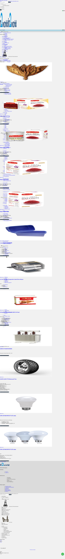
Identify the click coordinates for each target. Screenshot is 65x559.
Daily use (3, 41)
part (3, 326)
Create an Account (32, 549)
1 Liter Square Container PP (6, 243)
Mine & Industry (6, 530)
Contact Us (7, 472)
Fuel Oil (6, 278)
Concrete (6, 91)
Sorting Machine (5, 241)
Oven (4, 210)
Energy (5, 529)
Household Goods (6, 178)
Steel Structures (7, 146)
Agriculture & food (5, 36)
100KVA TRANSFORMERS (6, 348)
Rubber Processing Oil (8, 282)
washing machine (5, 214)
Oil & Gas (3, 52)
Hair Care (6, 157)
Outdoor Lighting (7, 145)
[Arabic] (62, 10)
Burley (1, 84)
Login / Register (4, 537)
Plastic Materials (5, 59)
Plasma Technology (6, 188)
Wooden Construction (8, 94)
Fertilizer (6, 34)
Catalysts (4, 57)
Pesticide (6, 35)
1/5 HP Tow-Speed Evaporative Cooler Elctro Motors (11, 279)
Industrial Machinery (5, 49)
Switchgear (5, 150)
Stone (5, 114)
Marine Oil (6, 281)
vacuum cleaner (5, 213)
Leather (4, 315)
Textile (3, 54)
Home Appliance (4, 47)
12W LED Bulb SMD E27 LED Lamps (8, 415)
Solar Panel (5, 148)
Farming (6, 33)
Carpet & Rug (7, 310)
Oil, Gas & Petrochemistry (8, 531)
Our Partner (4, 4)
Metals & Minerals (8, 490)
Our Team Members (6, 5)
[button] (4, 92)
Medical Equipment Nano (7, 180)
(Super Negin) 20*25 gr (5, 116)
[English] (63, 10)
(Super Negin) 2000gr (4, 147)
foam (5, 125)
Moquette (6, 313)
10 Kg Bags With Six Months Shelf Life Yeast (10, 312)
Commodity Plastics (8, 60)
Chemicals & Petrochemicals (9, 487)
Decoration (4, 118)
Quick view (2, 145)
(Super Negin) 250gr (4, 179)
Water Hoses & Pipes (8, 93)
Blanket (6, 309)
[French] (64, 10)
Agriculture (8, 477)
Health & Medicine (5, 44)
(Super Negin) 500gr (4, 211)
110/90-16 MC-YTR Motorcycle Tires (8, 379)
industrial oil (6, 280)
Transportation (4, 55)
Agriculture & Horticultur (7, 32)
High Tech (3, 46)
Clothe (6, 311)
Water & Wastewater (10, 481)
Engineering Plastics (8, 61)
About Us (6, 471)
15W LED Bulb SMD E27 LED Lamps (8, 449)
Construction (4, 39)
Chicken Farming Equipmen (7, 220)
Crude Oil (6, 277)
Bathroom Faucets (8, 85)
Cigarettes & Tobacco (6, 117)
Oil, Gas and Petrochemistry (11, 479)
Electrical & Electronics (5, 42)
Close (1, 32)
